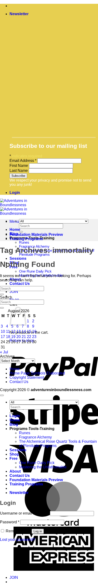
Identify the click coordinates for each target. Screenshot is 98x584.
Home (15, 230)
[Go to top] (2, 395)
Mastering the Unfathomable (43, 467)
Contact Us (20, 284)
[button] (19, 14)
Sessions (18, 258)
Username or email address (24, 513)
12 (13, 331)
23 (34, 337)
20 (18, 337)
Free (14, 458)
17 (3, 337)
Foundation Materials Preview (36, 235)
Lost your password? (17, 540)
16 (34, 331)
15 (29, 331)
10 (3, 331)
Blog (14, 424)
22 (29, 337)
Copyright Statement (27, 377)
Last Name (19, 171)
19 (13, 337)
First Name (19, 166)
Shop (14, 454)
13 (18, 331)
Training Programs (26, 239)
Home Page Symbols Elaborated (37, 373)
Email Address (23, 161)
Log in (38, 531)
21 (24, 337)
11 (8, 331)
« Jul (4, 352)
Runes (24, 242)
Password (9, 522)
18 (8, 337)
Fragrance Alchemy (35, 437)
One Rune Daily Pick (35, 271)
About (15, 471)
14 (24, 331)
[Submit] (21, 232)
